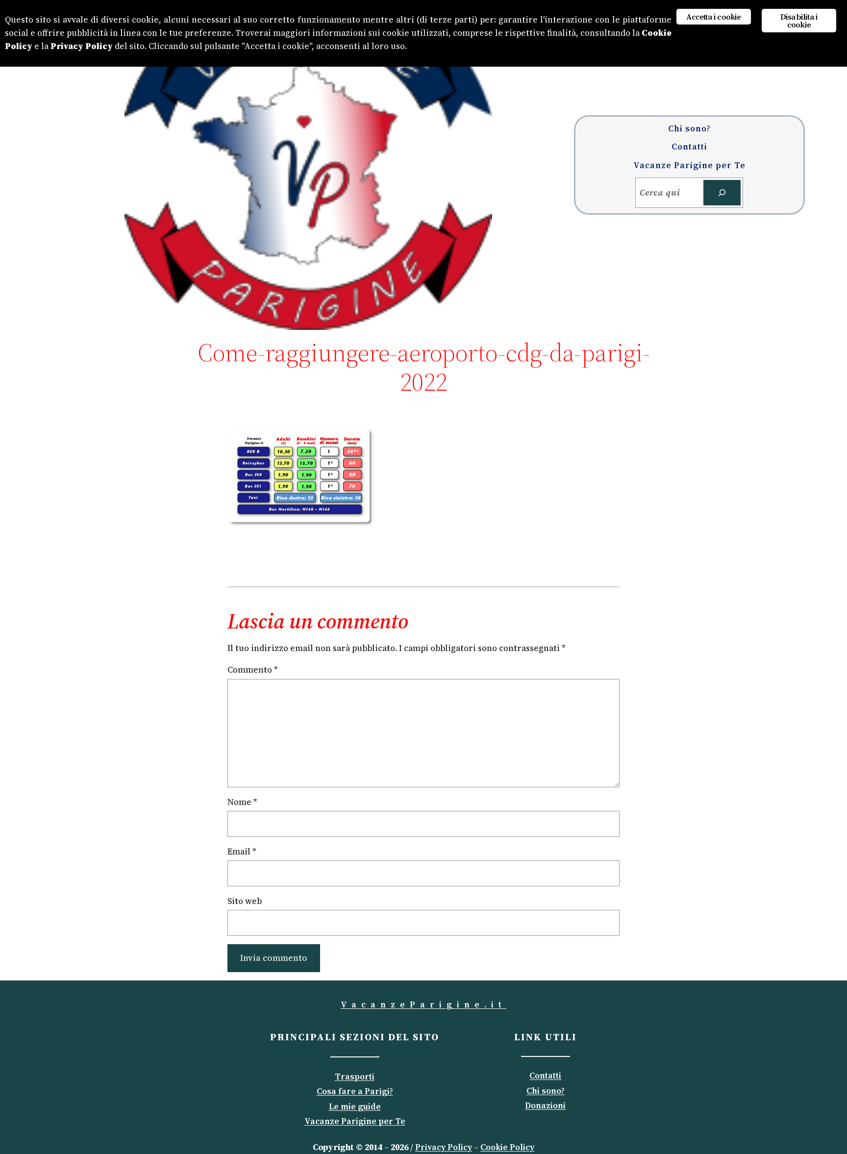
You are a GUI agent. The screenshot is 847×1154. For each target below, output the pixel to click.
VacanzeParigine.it (423, 1004)
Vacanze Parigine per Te (354, 1121)
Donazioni (545, 1105)
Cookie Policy (507, 1147)
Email (241, 851)
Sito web (244, 901)
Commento (252, 670)
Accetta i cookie (713, 16)
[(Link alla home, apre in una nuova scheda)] (308, 165)
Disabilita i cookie (799, 20)
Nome (242, 802)
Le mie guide (355, 1106)
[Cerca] (722, 192)
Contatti (545, 1075)
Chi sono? (545, 1091)
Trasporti (354, 1076)
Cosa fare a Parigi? (355, 1091)
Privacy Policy (443, 1147)
